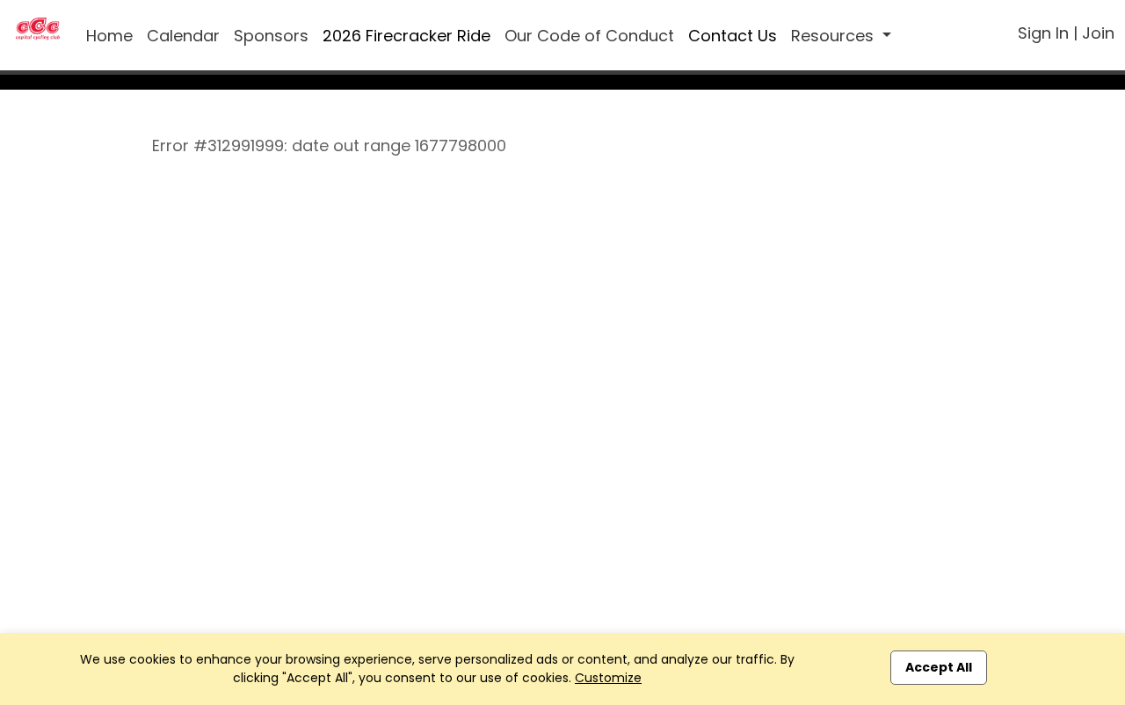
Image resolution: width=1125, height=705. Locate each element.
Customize (608, 678)
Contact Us (732, 36)
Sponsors (271, 36)
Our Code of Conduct (589, 36)
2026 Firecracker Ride (406, 36)
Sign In (1043, 33)
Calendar (183, 36)
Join (1098, 33)
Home (109, 36)
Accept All (938, 667)
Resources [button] (834, 36)
